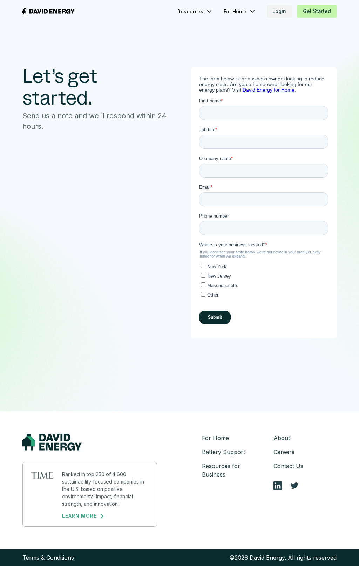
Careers (283, 451)
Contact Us (288, 466)
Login (279, 11)
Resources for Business (221, 470)
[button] (195, 11)
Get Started (317, 11)
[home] (48, 11)
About (281, 437)
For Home (215, 437)
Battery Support (223, 451)
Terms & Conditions (48, 557)
